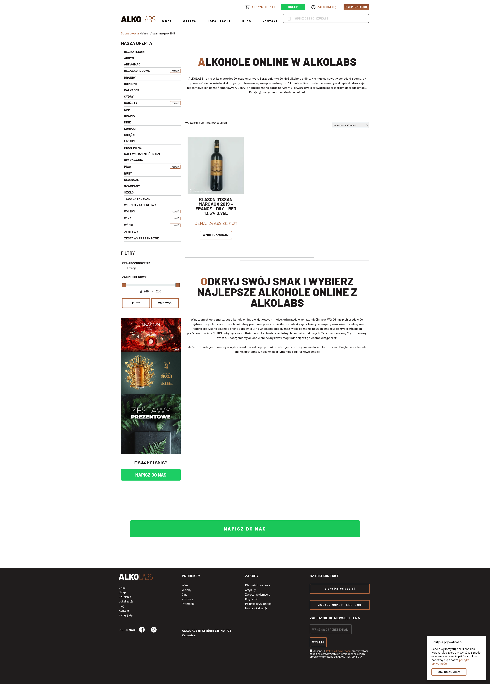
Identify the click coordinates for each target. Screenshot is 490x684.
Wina (185, 585)
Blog (246, 21)
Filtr (136, 303)
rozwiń (175, 70)
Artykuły (250, 589)
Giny (184, 594)
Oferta (189, 21)
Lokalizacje (219, 21)
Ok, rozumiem (449, 671)
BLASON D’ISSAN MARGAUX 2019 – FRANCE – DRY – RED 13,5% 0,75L (216, 206)
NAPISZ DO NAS (150, 474)
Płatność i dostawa (257, 585)
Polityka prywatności (258, 603)
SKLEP (293, 7)
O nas (167, 21)
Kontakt (270, 21)
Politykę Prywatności (338, 650)
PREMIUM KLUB (356, 7)
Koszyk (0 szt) (263, 7)
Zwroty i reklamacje (257, 594)
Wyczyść (165, 303)
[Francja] (123, 268)
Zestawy (187, 599)
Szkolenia (125, 596)
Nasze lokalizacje (256, 608)
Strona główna (130, 33)
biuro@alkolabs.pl (340, 588)
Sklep (122, 592)
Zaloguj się (126, 615)
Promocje (188, 603)
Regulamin (251, 599)
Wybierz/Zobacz (216, 235)
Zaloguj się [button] (326, 7)
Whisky (186, 589)
